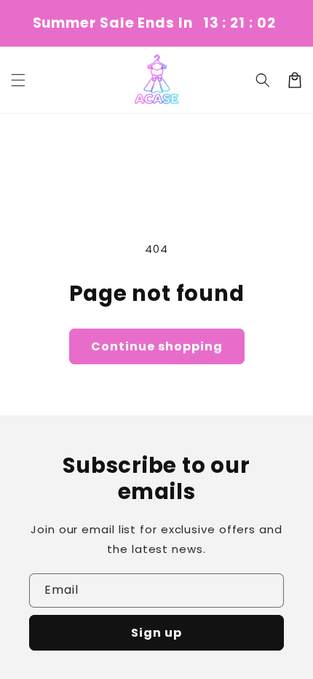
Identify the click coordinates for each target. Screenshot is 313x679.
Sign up (156, 632)
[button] (18, 80)
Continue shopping (157, 346)
